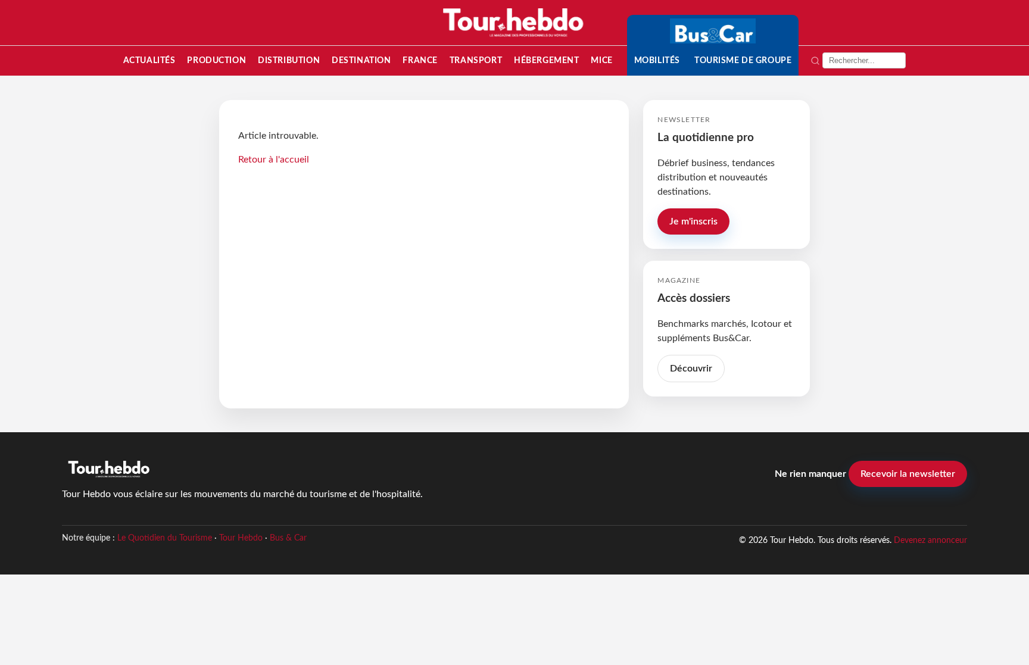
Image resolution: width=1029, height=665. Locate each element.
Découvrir (691, 368)
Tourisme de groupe (742, 60)
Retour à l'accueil (273, 159)
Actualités (149, 60)
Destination (361, 60)
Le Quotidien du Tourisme (164, 538)
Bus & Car (288, 538)
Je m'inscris (693, 221)
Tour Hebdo (241, 538)
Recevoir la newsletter (907, 474)
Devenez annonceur (930, 540)
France (420, 60)
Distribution (289, 60)
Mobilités (657, 60)
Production (216, 60)
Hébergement (546, 60)
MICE (601, 60)
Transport (476, 60)
